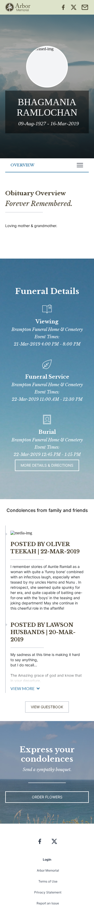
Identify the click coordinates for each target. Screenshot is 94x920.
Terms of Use (47, 881)
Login (47, 859)
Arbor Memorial (48, 870)
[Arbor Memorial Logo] (17, 7)
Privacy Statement (47, 892)
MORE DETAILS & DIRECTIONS (47, 465)
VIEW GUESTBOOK (47, 707)
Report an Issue (48, 903)
